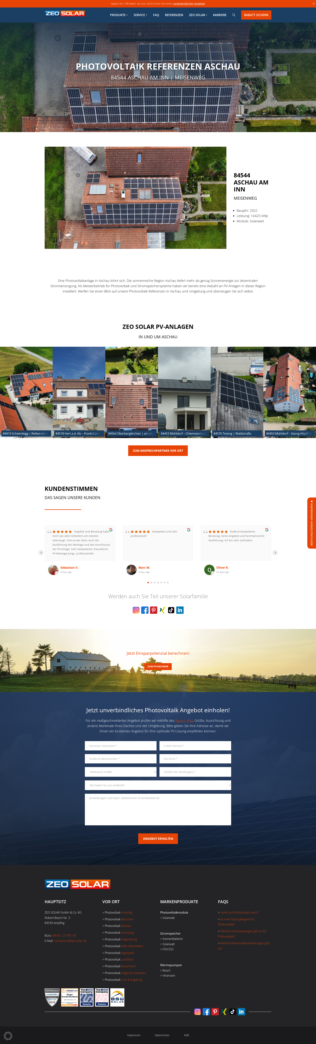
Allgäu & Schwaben (133, 973)
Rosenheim (128, 966)
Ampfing (126, 912)
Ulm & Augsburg (131, 980)
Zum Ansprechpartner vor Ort (158, 451)
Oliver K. (144, 568)
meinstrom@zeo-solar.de (70, 941)
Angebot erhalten (158, 839)
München (127, 919)
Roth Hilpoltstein (132, 946)
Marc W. (66, 568)
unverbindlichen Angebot (189, 3)
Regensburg (129, 939)
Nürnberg (127, 933)
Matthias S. (224, 568)
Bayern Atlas (184, 720)
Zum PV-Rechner (158, 666)
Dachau (126, 926)
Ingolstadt (127, 953)
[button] (8, 1036)
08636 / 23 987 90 (64, 935)
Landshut (127, 959)
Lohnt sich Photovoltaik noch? (239, 912)
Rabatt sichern (256, 15)
